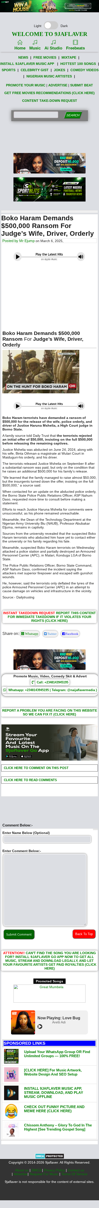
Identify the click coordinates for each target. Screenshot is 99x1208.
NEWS (23, 57)
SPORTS (8, 70)
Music (35, 48)
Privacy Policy (55, 1170)
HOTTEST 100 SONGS (78, 64)
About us (22, 1170)
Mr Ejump (27, 241)
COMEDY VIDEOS (84, 70)
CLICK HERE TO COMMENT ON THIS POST (35, 768)
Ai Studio (53, 48)
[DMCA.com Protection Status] (49, 1158)
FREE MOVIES (44, 57)
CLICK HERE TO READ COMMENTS (30, 780)
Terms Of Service (74, 1174)
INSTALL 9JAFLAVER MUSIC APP (27, 64)
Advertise (20, 1174)
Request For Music (44, 1174)
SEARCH (73, 115)
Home (19, 48)
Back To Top (84, 934)
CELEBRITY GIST (35, 70)
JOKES (59, 70)
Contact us (76, 1170)
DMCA (36, 1170)
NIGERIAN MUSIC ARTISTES (49, 76)
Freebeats (75, 48)
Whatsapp (31, 633)
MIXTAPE (69, 57)
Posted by (10, 241)
